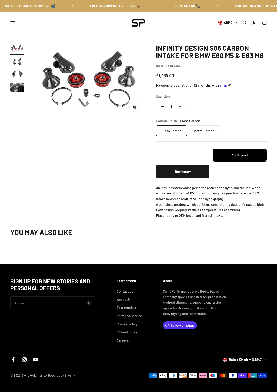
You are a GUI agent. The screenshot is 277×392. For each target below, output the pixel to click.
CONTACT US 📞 (183, 6)
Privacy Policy (127, 324)
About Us (123, 299)
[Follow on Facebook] (13, 360)
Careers (123, 340)
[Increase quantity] (180, 106)
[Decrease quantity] (162, 106)
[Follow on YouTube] (35, 360)
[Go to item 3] (17, 75)
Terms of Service (129, 316)
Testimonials (126, 307)
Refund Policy (127, 332)
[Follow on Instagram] (24, 360)
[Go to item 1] (17, 49)
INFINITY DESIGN (169, 65)
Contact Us (125, 291)
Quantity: (163, 96)
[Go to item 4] (17, 88)
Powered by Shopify (61, 375)
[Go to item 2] (17, 62)
